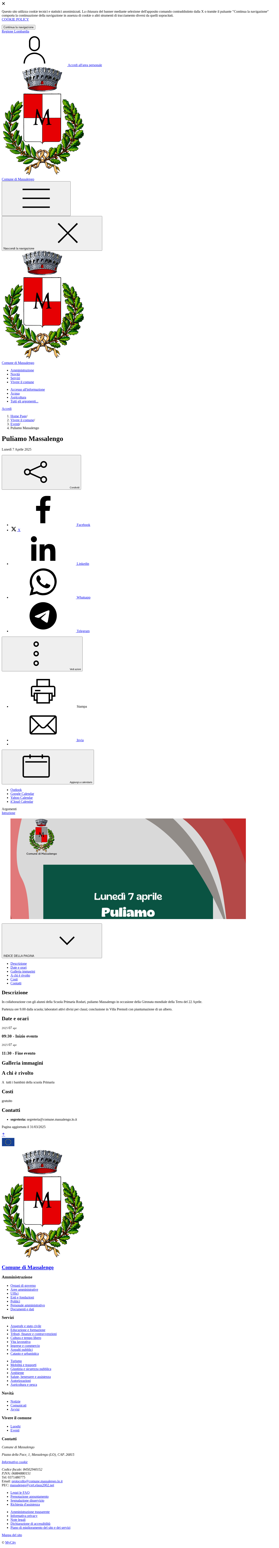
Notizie (15, 1401)
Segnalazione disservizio (27, 1500)
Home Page (18, 416)
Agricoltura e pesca (23, 1384)
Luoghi (15, 1426)
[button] (22, 370)
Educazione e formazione (27, 1330)
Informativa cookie (15, 1462)
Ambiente (17, 1373)
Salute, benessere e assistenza (30, 1377)
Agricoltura (18, 397)
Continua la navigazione (18, 27)
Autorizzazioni (20, 1381)
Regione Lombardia (15, 31)
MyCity (10, 1542)
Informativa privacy (23, 1516)
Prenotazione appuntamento (29, 1496)
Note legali (18, 1520)
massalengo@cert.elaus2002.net (32, 1485)
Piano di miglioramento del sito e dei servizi (40, 1527)
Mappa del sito (12, 1535)
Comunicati (18, 1405)
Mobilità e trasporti (23, 1365)
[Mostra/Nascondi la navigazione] (36, 198)
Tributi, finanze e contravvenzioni (33, 1334)
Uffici (14, 1293)
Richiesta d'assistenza (25, 1504)
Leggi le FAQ (20, 1492)
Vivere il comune (22, 420)
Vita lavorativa (20, 1342)
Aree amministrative (24, 1289)
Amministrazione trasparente (30, 1512)
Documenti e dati (22, 1309)
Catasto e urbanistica (24, 1353)
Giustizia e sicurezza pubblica (30, 1369)
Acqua (15, 393)
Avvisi (14, 1409)
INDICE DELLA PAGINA (19, 956)
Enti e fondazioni (22, 1297)
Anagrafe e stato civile (25, 1326)
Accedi (7, 409)
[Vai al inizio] (3, 1135)
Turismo (16, 1361)
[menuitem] (50, 525)
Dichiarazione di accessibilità (30, 1523)
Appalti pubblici (21, 1349)
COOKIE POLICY (15, 19)
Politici (15, 1301)
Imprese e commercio (25, 1346)
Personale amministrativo (27, 1305)
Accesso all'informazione (27, 389)
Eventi (14, 424)
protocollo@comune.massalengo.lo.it (37, 1481)
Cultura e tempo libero (25, 1338)
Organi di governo (23, 1285)
